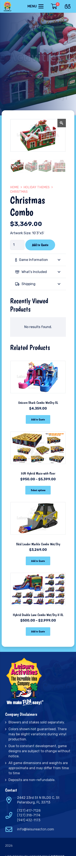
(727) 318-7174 (28, 815)
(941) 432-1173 (28, 820)
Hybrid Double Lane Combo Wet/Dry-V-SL (38, 615)
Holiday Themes (36, 187)
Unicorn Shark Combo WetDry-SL (38, 403)
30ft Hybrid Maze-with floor (38, 473)
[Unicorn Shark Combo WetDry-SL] (38, 359)
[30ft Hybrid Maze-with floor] (38, 429)
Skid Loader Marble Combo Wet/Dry (38, 544)
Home (14, 187)
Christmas (19, 192)
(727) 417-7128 (29, 811)
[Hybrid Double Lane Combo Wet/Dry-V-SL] (38, 571)
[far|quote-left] (69, 6)
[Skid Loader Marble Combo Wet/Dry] (38, 500)
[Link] (7, 6)
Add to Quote (40, 245)
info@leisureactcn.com (35, 829)
